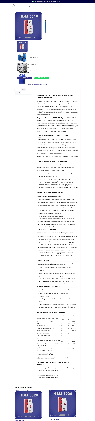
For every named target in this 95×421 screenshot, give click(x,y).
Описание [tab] (18, 89)
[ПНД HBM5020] (64, 403)
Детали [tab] (23, 89)
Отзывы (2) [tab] (18, 92)
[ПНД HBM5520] (30, 404)
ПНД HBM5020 (54, 419)
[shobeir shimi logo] (15, 4)
